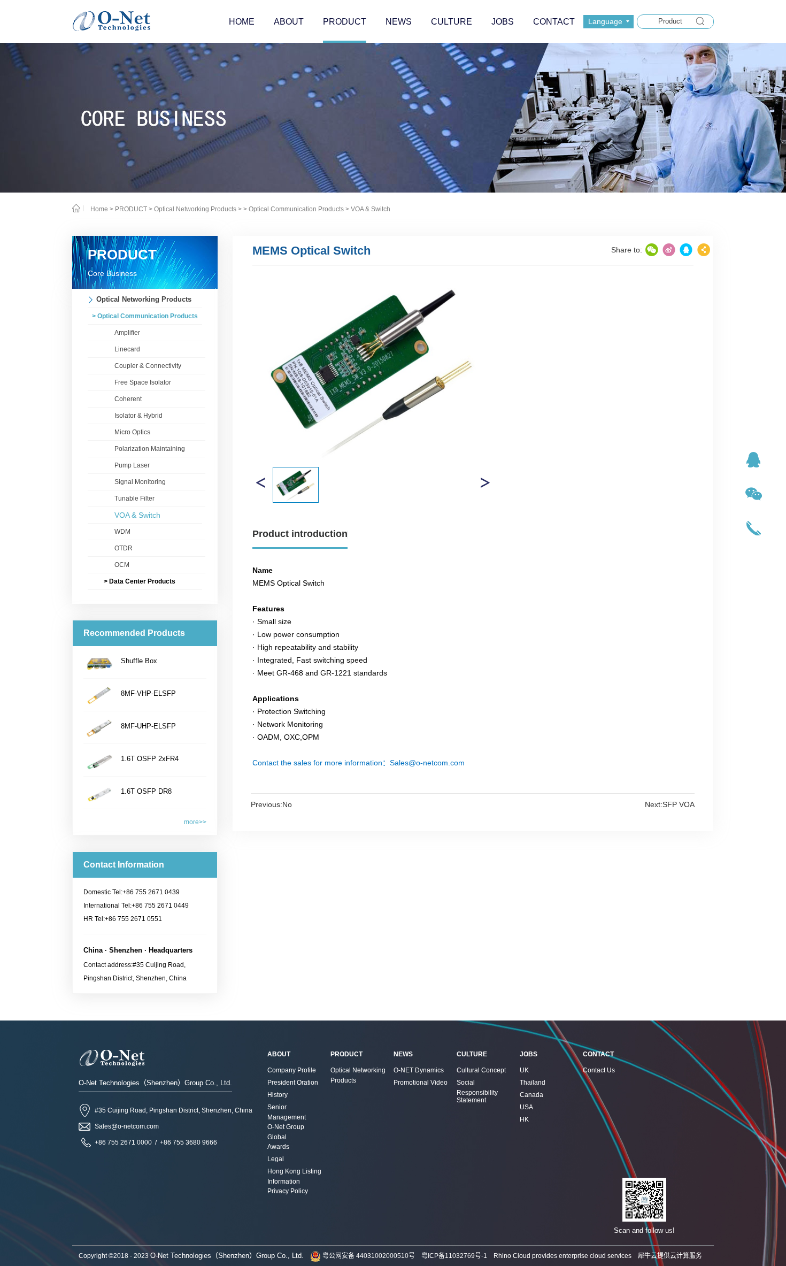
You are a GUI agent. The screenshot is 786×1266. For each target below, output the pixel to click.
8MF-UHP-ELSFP (148, 726)
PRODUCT (131, 209)
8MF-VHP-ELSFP (148, 693)
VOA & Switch (370, 209)
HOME (242, 21)
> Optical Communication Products (293, 209)
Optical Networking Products (195, 209)
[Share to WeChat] (651, 249)
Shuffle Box (139, 661)
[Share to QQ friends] (686, 249)
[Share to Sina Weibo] (668, 249)
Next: (670, 804)
